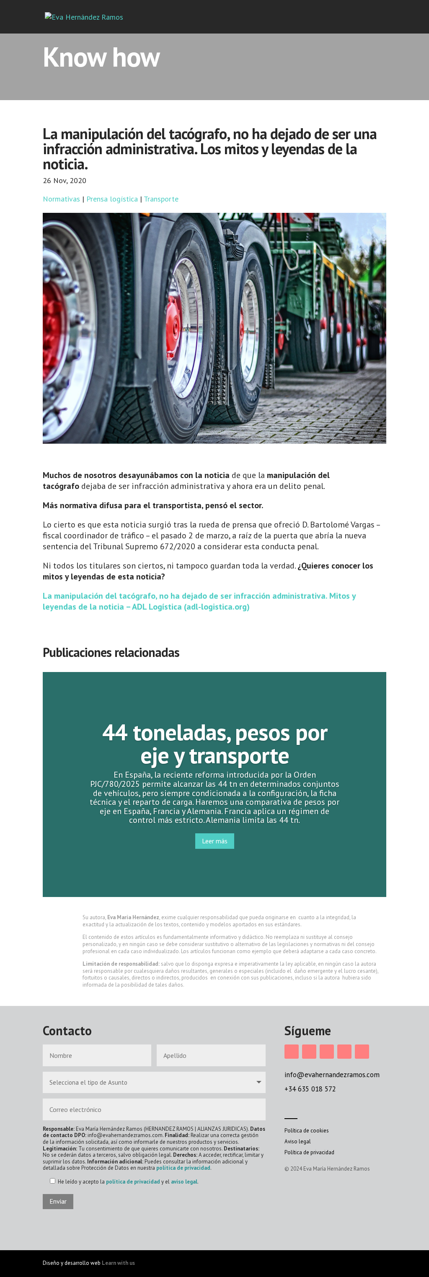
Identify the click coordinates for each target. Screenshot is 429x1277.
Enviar (58, 1201)
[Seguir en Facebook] (309, 1051)
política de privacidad (183, 1167)
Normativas (61, 199)
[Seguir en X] (344, 1051)
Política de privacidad (309, 1152)
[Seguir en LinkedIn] (327, 1051)
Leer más (214, 841)
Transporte (161, 199)
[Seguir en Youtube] (362, 1051)
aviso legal (184, 1181)
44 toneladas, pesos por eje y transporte (214, 743)
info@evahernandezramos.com (332, 1074)
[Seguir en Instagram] (291, 1051)
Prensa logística (112, 199)
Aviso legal (297, 1141)
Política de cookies (306, 1130)
